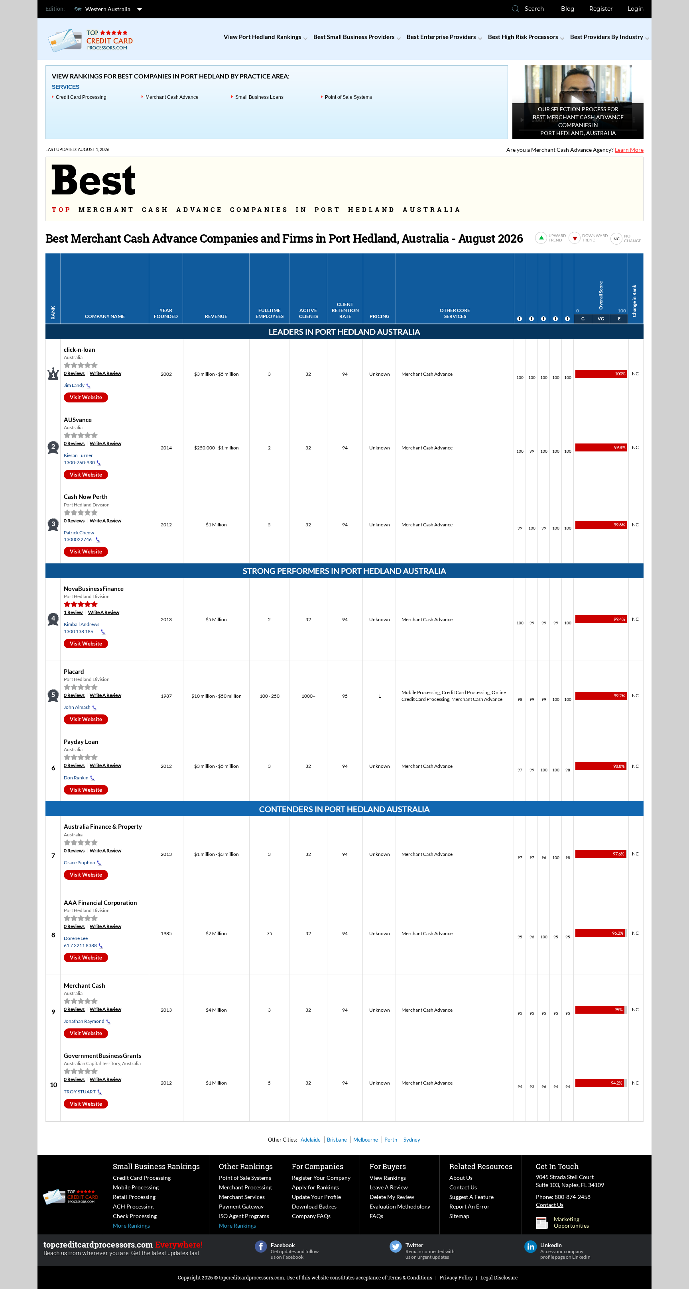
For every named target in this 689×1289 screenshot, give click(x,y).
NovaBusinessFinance (94, 588)
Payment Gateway (241, 1206)
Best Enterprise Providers (441, 36)
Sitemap (459, 1215)
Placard (74, 671)
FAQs (376, 1215)
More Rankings (131, 1225)
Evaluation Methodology (400, 1206)
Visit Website (86, 397)
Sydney (412, 1139)
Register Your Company (321, 1177)
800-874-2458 (573, 1196)
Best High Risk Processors (523, 36)
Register (601, 8)
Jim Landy (74, 385)
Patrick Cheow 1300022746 (79, 536)
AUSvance (78, 419)
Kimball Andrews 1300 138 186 (81, 627)
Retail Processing (134, 1196)
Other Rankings (246, 1166)
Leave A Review (389, 1187)
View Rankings (388, 1177)
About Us (460, 1177)
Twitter (396, 1246)
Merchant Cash (84, 985)
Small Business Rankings (156, 1166)
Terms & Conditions (410, 1277)
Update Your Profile (316, 1196)
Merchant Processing (245, 1187)
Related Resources (480, 1166)
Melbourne (365, 1139)
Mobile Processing (421, 692)
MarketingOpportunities (571, 1222)
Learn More (629, 149)
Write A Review (105, 373)
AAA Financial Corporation (100, 902)
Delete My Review (392, 1196)
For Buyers (388, 1166)
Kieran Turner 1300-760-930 (79, 458)
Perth (390, 1139)
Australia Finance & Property (103, 826)
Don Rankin (76, 778)
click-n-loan (79, 349)
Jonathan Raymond (84, 1021)
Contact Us (463, 1187)
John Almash (77, 707)
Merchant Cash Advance (172, 97)
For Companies (317, 1166)
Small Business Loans (259, 97)
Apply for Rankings (315, 1187)
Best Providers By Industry (606, 36)
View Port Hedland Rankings (262, 36)
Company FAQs (311, 1215)
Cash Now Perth (86, 496)
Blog (568, 8)
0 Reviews (74, 373)
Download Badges (314, 1206)
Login (636, 8)
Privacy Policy (456, 1277)
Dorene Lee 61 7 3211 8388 (80, 941)
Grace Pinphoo (79, 862)
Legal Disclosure (499, 1277)
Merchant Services (242, 1196)
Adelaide (311, 1139)
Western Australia (107, 9)
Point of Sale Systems (348, 97)
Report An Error (469, 1206)
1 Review (73, 612)
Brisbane (337, 1139)
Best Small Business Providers (354, 36)
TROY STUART (80, 1092)
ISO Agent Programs (244, 1215)
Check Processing (135, 1215)
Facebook (261, 1246)
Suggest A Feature (471, 1196)
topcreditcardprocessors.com (251, 1277)
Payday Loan (81, 741)
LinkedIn (530, 1246)
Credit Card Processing (81, 97)
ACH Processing (133, 1206)
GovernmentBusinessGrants (103, 1055)
